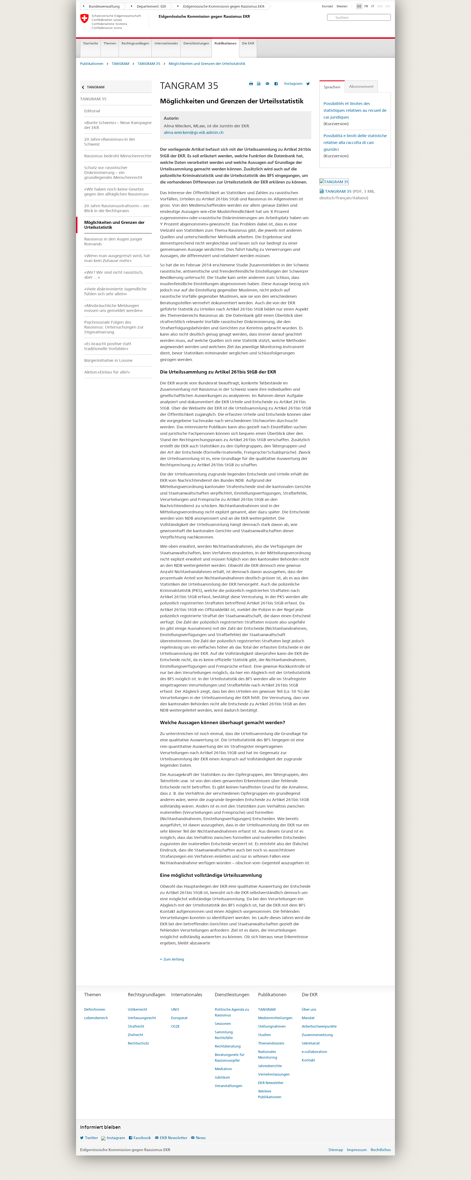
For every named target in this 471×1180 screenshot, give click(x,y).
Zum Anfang (174, 959)
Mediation (223, 1069)
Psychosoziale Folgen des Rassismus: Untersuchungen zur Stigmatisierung (114, 327)
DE (359, 6)
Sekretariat (311, 1043)
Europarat (179, 1018)
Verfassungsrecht (142, 1018)
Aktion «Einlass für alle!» (107, 372)
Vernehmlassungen (274, 1074)
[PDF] (259, 83)
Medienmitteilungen (275, 1018)
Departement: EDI (151, 6)
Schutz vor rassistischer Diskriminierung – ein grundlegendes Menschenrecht (113, 172)
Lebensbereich (96, 1018)
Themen (110, 43)
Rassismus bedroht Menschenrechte (117, 155)
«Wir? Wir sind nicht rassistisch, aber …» (113, 275)
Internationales (166, 43)
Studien (264, 1034)
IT (372, 6)
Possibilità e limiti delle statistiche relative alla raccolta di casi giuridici (355, 142)
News (201, 1138)
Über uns (309, 1009)
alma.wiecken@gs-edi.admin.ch (194, 132)
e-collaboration (314, 1051)
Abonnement (361, 86)
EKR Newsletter (270, 1082)
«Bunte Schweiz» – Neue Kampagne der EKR (118, 125)
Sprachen (332, 87)
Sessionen (223, 1023)
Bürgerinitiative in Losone (108, 360)
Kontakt (327, 6)
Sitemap (335, 1150)
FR (366, 6)
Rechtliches (381, 1150)
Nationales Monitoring (267, 1054)
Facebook (142, 1138)
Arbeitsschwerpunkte (319, 1026)
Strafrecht (136, 1026)
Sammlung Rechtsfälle (224, 1035)
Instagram (293, 83)
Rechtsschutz (138, 1043)
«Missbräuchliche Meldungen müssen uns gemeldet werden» (113, 308)
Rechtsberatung (228, 1046)
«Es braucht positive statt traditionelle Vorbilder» (107, 346)
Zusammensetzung (317, 1034)
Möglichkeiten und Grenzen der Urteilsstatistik (207, 64)
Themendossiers (271, 1043)
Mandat (308, 1018)
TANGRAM (120, 64)
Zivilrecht (135, 1034)
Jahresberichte (270, 1066)
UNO (175, 1009)
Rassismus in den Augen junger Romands (113, 241)
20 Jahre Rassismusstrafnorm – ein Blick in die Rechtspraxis (116, 208)
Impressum (357, 1150)
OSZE (175, 1026)
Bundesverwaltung (104, 6)
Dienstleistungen (196, 43)
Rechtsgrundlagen (135, 43)
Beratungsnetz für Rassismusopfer (229, 1057)
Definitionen (94, 1009)
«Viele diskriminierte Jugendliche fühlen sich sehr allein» (115, 291)
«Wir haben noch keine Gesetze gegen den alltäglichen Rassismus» (116, 191)
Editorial (92, 110)
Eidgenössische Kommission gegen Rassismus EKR (223, 6)
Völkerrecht (137, 1009)
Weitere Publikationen (269, 1094)
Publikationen (226, 43)
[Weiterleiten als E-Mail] (268, 83)
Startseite (90, 43)
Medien (342, 6)
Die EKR (248, 43)
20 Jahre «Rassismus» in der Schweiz (109, 142)
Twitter (91, 1138)
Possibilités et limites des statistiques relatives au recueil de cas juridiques (355, 110)
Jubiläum (222, 1077)
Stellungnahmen (272, 1026)
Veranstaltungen (228, 1085)
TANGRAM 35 (149, 64)
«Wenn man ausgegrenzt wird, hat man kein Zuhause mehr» (117, 258)
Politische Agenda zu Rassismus (232, 1012)
